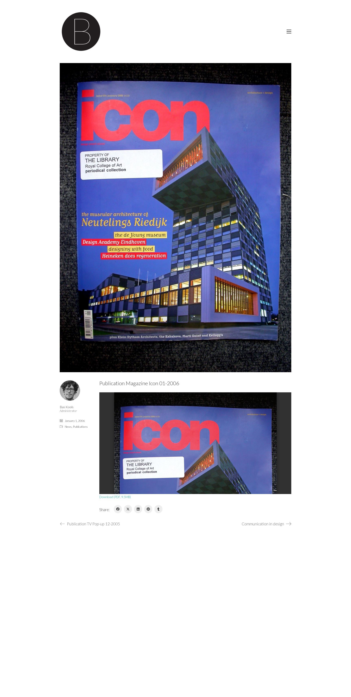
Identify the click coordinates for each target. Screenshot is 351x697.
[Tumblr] (158, 509)
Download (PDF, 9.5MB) (115, 497)
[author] (70, 390)
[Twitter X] (128, 509)
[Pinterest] (148, 509)
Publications (80, 426)
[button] (289, 31)
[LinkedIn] (138, 509)
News (68, 426)
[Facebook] (118, 509)
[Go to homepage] (81, 31)
